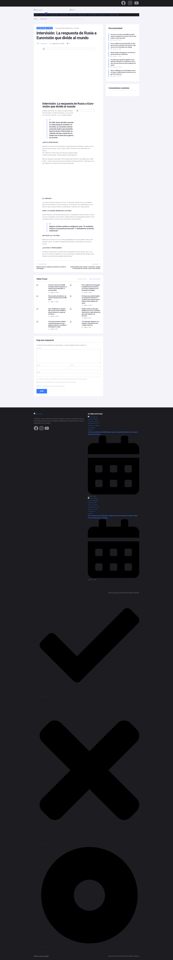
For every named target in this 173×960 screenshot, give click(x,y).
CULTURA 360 (43, 19)
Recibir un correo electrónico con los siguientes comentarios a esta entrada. (57, 382)
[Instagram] (130, 3)
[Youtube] (136, 3)
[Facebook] (123, 3)
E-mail (72, 365)
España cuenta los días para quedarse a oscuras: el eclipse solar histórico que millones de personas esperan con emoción (91, 312)
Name (38, 365)
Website (38, 372)
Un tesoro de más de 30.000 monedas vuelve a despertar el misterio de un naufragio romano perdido (124, 36)
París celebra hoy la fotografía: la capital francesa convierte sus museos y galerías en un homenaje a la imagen (123, 45)
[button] (113, 14)
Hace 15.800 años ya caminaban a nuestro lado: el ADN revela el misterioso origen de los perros (123, 72)
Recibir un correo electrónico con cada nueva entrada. (51, 386)
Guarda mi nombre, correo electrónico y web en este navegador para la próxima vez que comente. (63, 379)
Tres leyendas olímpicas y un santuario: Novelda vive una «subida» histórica (90, 323)
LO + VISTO (49, 28)
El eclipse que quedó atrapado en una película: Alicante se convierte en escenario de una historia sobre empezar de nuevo (91, 299)
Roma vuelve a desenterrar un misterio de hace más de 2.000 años (57, 297)
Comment (38, 348)
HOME (35, 19)
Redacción (44, 43)
